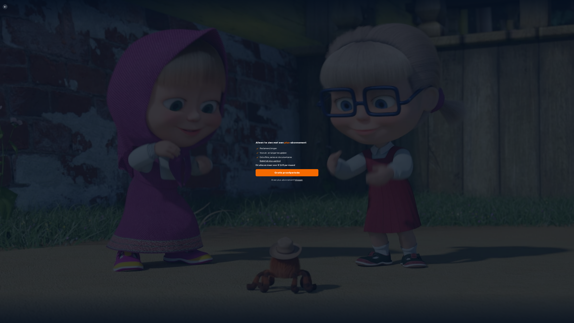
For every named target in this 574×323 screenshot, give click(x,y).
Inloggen (299, 180)
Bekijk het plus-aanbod (270, 161)
